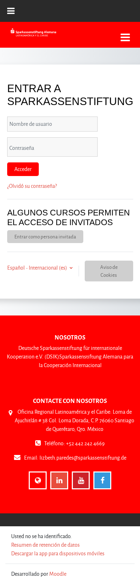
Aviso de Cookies (109, 270)
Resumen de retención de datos (45, 545)
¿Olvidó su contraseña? (32, 186)
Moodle (57, 574)
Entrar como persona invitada (45, 236)
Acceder (23, 169)
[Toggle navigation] (125, 33)
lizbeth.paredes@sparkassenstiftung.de (82, 457)
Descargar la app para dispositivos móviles (57, 553)
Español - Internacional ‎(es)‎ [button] (37, 267)
